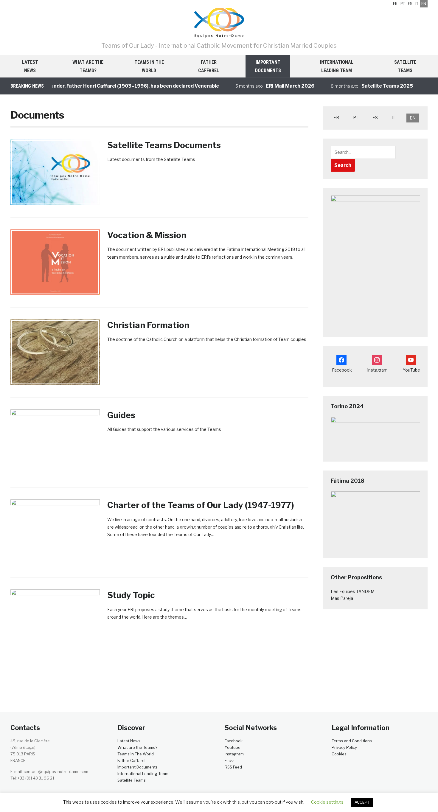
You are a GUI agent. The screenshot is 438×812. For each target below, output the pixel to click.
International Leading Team (336, 66)
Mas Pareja (342, 598)
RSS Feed (233, 767)
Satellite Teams (405, 66)
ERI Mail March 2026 (280, 86)
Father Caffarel (208, 66)
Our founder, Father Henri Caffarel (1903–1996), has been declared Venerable (117, 86)
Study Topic (131, 595)
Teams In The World (149, 66)
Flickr (229, 760)
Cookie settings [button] (327, 802)
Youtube (232, 747)
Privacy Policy (344, 747)
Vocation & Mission (146, 235)
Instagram (234, 754)
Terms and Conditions (352, 740)
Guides (121, 415)
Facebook (234, 740)
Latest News (30, 66)
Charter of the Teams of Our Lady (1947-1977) (200, 505)
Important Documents (268, 66)
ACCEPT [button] (362, 802)
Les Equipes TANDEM (353, 591)
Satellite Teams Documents (164, 145)
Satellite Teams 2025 (377, 86)
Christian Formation (148, 325)
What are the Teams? (87, 66)
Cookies (339, 754)
